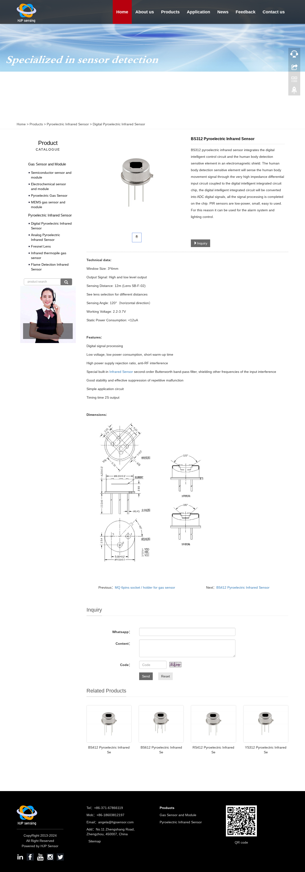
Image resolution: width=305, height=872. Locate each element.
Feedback (245, 12)
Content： (124, 643)
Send (146, 676)
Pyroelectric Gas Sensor (49, 195)
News (223, 12)
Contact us (274, 12)
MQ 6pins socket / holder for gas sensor (145, 587)
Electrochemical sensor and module (48, 186)
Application (198, 12)
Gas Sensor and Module (47, 164)
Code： (126, 665)
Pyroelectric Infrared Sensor (68, 124)
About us (144, 12)
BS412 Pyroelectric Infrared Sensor (242, 587)
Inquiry (202, 243)
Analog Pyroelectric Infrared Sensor (45, 237)
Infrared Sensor (121, 372)
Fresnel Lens (41, 246)
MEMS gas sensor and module (48, 204)
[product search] (66, 282)
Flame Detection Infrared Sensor (50, 267)
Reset (165, 676)
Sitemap (94, 841)
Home (122, 12)
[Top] (294, 91)
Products (170, 12)
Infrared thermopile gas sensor (48, 255)
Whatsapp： (122, 632)
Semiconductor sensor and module (51, 175)
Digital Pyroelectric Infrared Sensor (118, 124)
